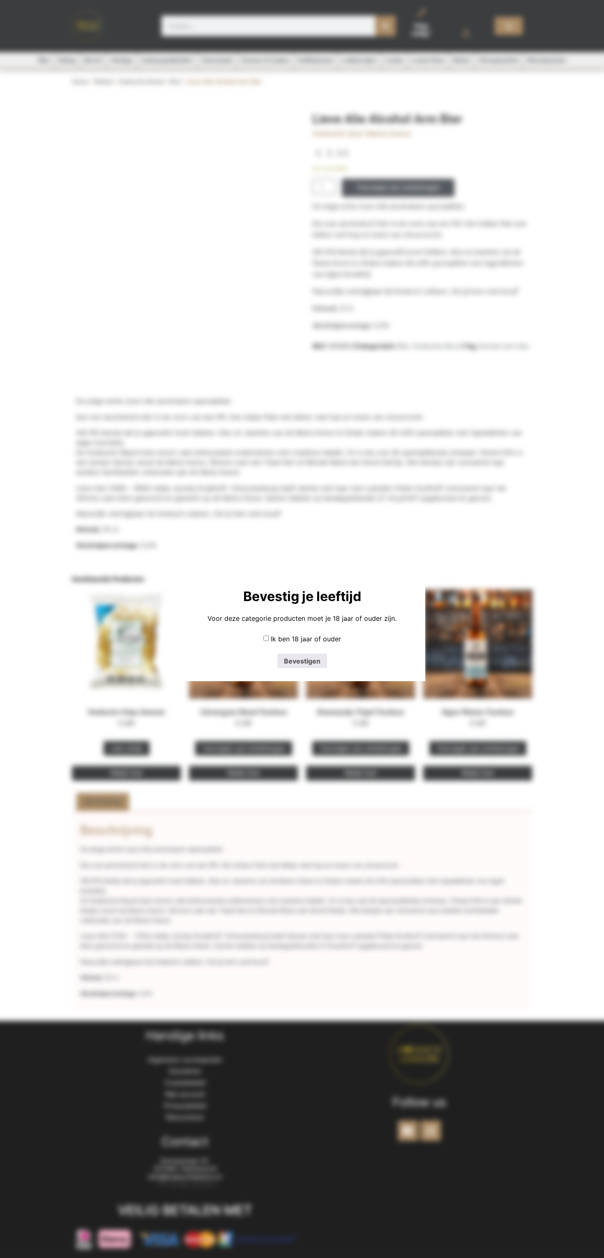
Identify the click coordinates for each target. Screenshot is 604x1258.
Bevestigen (302, 661)
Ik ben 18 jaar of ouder (306, 639)
